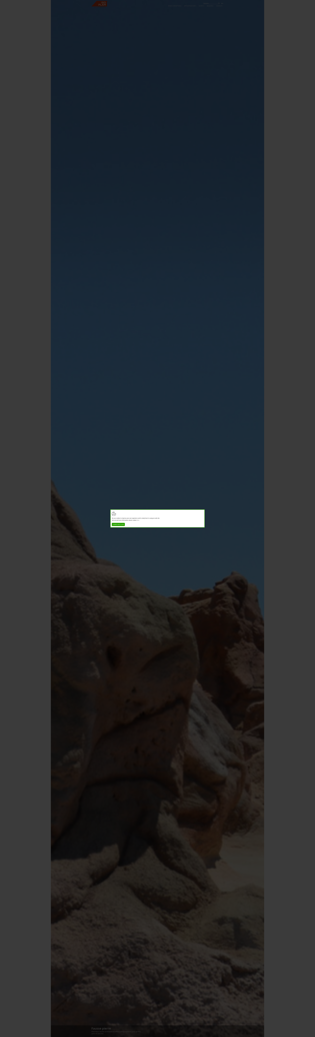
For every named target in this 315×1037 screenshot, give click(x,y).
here (138, 520)
